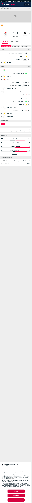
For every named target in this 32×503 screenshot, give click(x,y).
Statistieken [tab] (15, 46)
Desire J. (16, 107)
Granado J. (9, 70)
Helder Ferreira (13, 85)
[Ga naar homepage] (8, 4)
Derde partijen (11, 478)
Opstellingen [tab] (26, 46)
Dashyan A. (12, 98)
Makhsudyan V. (10, 92)
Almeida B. (21, 95)
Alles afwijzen (16, 495)
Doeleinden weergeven (16, 500)
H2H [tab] (11, 41)
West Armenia (6, 36)
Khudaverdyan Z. (20, 98)
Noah (24, 36)
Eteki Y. (22, 110)
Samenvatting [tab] (6, 46)
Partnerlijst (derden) (7, 488)
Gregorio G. (13, 101)
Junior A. (14, 70)
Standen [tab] (17, 41)
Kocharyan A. (18, 92)
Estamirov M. (9, 116)
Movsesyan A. (20, 101)
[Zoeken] (25, 4)
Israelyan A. (16, 116)
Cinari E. (16, 95)
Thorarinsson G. (13, 53)
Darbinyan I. (16, 88)
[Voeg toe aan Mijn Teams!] (1, 33)
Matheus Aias (20, 73)
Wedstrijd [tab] (5, 41)
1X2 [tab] (3, 124)
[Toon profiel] (6, 33)
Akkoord (16, 491)
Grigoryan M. (9, 88)
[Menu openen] (28, 4)
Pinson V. (14, 73)
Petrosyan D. (9, 107)
